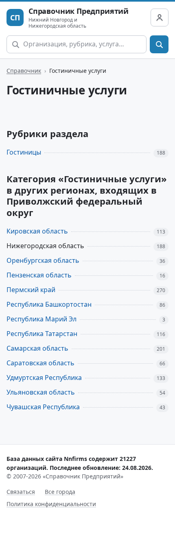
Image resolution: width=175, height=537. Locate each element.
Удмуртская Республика (44, 377)
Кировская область (37, 231)
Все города (60, 492)
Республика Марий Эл (42, 318)
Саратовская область (40, 362)
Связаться (21, 492)
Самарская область (37, 348)
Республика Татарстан (42, 333)
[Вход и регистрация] (159, 17)
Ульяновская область (41, 392)
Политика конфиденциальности (51, 504)
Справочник (24, 70)
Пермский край (31, 289)
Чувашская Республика (43, 406)
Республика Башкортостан (49, 304)
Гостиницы (24, 152)
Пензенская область (39, 275)
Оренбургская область (43, 260)
